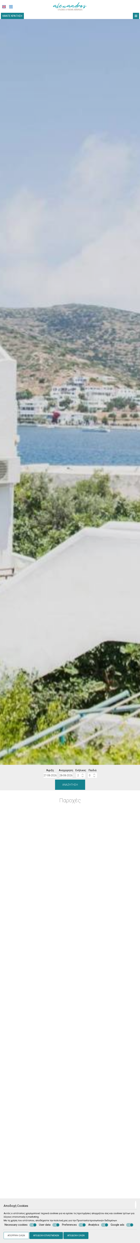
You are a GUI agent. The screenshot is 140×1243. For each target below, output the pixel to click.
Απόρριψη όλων (16, 1235)
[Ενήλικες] (80, 775)
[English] (4, 6)
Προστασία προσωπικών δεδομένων (97, 1220)
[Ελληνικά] (11, 6)
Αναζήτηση (70, 784)
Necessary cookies (16, 1224)
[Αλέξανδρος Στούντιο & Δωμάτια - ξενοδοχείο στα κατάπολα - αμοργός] (70, 6)
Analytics (93, 1224)
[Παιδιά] (92, 775)
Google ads (117, 1224)
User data (44, 1224)
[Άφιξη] (50, 775)
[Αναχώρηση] (66, 775)
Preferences (69, 1224)
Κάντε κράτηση (12, 15)
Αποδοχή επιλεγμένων (46, 1235)
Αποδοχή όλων (76, 1235)
